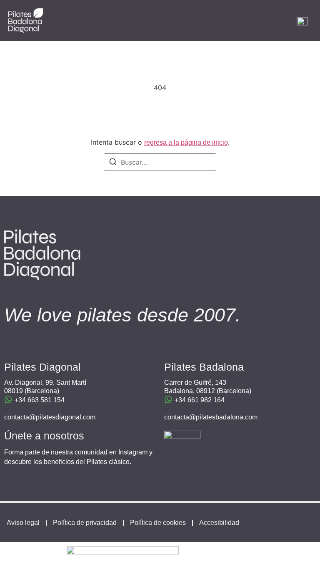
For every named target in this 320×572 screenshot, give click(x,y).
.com (250, 417)
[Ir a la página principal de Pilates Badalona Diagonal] (25, 20)
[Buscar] (113, 163)
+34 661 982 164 (200, 400)
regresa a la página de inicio (186, 142)
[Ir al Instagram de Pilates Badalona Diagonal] (182, 449)
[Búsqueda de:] (160, 162)
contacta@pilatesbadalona (203, 417)
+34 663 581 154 (40, 400)
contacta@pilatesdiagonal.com (49, 417)
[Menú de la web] (302, 21)
